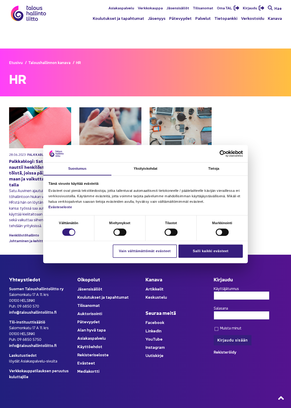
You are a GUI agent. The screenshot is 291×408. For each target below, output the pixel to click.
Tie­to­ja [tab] (213, 169)
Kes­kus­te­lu (156, 297)
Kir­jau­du (250, 7)
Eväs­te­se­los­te (60, 207)
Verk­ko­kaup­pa (150, 7)
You (149, 339)
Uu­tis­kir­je (154, 355)
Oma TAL (225, 7)
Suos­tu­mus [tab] (77, 169)
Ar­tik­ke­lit (154, 289)
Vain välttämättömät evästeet (145, 251)
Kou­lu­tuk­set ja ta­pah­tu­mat (118, 18)
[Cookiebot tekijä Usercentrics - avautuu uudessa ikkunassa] (223, 153)
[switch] (119, 232)
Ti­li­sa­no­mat (203, 7)
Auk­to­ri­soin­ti (89, 313)
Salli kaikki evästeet (210, 251)
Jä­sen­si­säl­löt (177, 7)
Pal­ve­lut (203, 18)
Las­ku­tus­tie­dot (23, 355)
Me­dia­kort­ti (88, 371)
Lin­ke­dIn (153, 331)
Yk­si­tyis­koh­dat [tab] (145, 169)
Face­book (155, 322)
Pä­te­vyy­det (180, 18)
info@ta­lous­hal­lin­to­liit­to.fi (33, 312)
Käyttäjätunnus (226, 288)
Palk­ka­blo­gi (38, 155)
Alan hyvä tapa (91, 330)
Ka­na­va (275, 18)
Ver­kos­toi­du (252, 18)
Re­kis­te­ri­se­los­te (93, 354)
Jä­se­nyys (157, 18)
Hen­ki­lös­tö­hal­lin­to (24, 235)
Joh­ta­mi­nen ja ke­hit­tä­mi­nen (32, 240)
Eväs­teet (86, 363)
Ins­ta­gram (155, 347)
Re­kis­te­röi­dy (225, 351)
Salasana (221, 307)
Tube (158, 339)
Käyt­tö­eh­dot (89, 346)
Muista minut (230, 327)
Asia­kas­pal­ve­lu (121, 7)
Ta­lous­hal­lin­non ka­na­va (49, 62)
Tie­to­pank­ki (225, 18)
